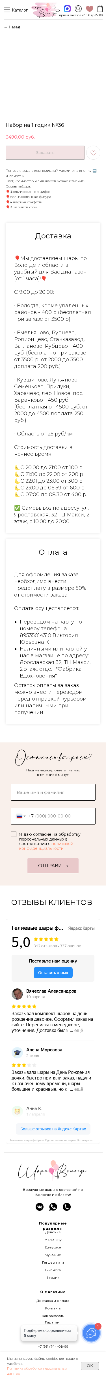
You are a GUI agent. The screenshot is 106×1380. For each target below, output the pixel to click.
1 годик (53, 1277)
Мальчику (53, 1239)
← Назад (12, 27)
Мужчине (53, 1255)
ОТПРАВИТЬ (53, 865)
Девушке (53, 1247)
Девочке (53, 1232)
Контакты (53, 1308)
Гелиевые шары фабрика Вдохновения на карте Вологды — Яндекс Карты (55, 1140)
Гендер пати (53, 1262)
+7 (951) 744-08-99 (53, 1346)
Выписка (53, 1270)
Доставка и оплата (52, 1300)
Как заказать (53, 1316)
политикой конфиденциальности (46, 846)
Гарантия (53, 1322)
